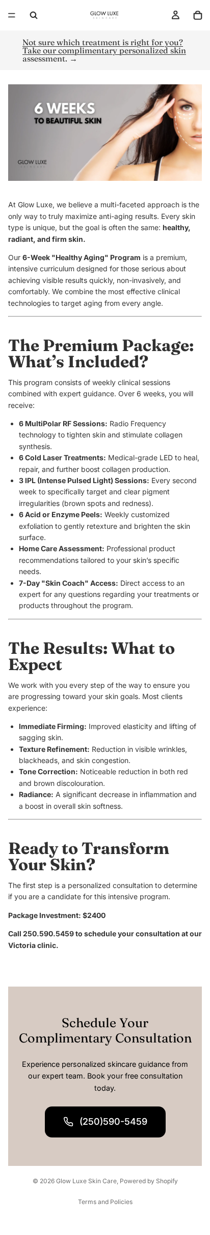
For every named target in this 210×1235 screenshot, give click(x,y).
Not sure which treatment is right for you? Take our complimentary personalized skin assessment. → (104, 50)
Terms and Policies (105, 1202)
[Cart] (198, 15)
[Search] (33, 15)
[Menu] (11, 15)
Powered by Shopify (149, 1181)
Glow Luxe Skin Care (86, 1181)
